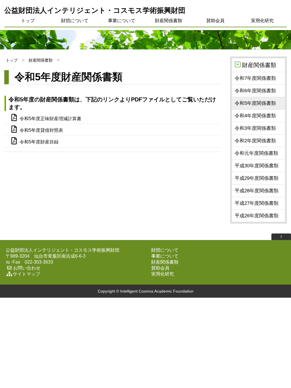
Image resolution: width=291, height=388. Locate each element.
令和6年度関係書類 (255, 90)
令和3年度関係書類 (255, 128)
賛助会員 (215, 20)
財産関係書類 (168, 20)
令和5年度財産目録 (39, 141)
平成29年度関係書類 (256, 178)
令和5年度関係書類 (255, 103)
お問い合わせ (26, 268)
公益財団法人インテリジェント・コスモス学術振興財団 (94, 10)
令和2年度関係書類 (255, 140)
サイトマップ (26, 274)
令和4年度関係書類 (255, 115)
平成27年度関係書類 (256, 203)
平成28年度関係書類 (256, 190)
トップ (28, 20)
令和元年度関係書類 (256, 153)
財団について (74, 20)
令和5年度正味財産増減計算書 (50, 118)
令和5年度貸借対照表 (41, 130)
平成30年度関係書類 (256, 165)
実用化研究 (262, 20)
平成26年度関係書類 (256, 215)
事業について (121, 20)
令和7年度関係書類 (255, 78)
